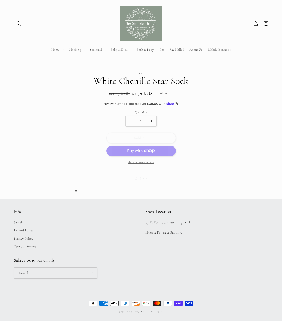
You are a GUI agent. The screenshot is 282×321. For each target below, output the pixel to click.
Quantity (141, 112)
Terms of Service (25, 246)
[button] (19, 23)
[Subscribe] (92, 273)
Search (18, 222)
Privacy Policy (23, 238)
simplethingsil (134, 311)
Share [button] (143, 178)
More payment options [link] (141, 162)
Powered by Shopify (153, 311)
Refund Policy (23, 230)
